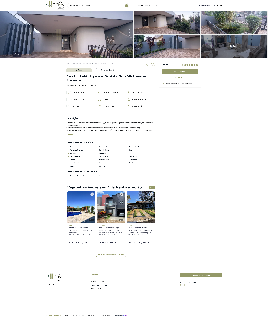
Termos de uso (92, 315)
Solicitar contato (180, 71)
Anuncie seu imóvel (205, 5)
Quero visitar (180, 77)
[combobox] (98, 5)
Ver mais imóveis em (111, 254)
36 (18, 54)
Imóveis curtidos (144, 5)
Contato (155, 5)
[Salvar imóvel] (148, 64)
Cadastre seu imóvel (201, 275)
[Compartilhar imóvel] (153, 64)
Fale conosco (96, 293)
